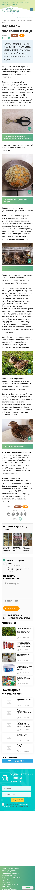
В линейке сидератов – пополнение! (23, 655)
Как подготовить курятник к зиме (26, 549)
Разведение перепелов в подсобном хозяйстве (6, 549)
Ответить (11, 572)
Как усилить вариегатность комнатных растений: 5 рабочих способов (24, 712)
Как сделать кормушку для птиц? (17, 548)
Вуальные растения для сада (24, 700)
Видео (8, 4)
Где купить (20, 2)
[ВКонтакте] (9, 514)
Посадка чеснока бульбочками (22, 735)
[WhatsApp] (26, 514)
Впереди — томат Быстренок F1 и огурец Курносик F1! (23, 679)
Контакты (14, 4)
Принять (27, 888)
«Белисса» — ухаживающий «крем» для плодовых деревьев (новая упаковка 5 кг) (24, 667)
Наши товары (6, 2)
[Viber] (22, 514)
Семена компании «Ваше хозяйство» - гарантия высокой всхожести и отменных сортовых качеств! (24, 631)
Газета (3, 4)
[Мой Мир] (17, 514)
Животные (14, 35)
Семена (13, 2)
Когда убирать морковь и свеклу (24, 745)
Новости (26, 2)
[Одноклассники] (13, 514)
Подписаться (17, 800)
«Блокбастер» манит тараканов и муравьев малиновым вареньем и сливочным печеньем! (24, 644)
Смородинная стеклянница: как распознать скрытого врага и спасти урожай (23, 724)
